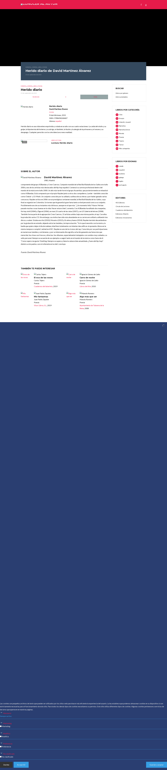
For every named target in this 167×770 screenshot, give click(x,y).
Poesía (44, 67)
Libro (40, 67)
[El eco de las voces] (26, 276)
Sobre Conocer (93, 4)
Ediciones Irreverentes (124, 218)
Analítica (6, 733)
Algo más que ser (88, 297)
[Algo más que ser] (72, 295)
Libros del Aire (85, 286)
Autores (61, 4)
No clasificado (9, 754)
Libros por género (122, 93)
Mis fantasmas (41, 297)
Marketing (7, 723)
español (28, 67)
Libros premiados (122, 97)
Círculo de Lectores (123, 206)
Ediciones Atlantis (122, 214)
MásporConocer (110, 4)
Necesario (7, 713)
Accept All (21, 765)
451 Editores (120, 203)
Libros (72, 4)
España (34, 67)
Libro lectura (56, 140)
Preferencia (7, 744)
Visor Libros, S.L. (40, 305)
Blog (80, 4)
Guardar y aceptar (157, 765)
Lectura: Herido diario (61, 143)
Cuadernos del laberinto (43, 286)
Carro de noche (87, 278)
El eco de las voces (43, 278)
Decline (6, 765)
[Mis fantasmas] (26, 295)
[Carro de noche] (72, 276)
